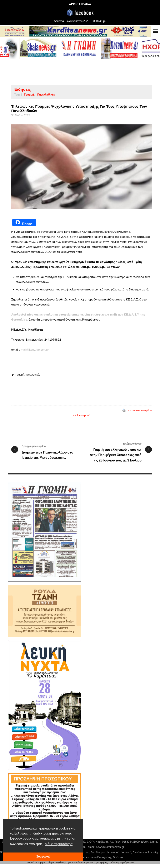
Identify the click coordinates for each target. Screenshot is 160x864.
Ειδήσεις (22, 89)
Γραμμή (29, 94)
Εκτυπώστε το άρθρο (139, 410)
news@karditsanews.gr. (110, 847)
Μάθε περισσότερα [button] (58, 844)
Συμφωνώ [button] (43, 856)
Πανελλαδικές (46, 94)
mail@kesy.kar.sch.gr (35, 349)
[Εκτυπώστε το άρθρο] (124, 410)
